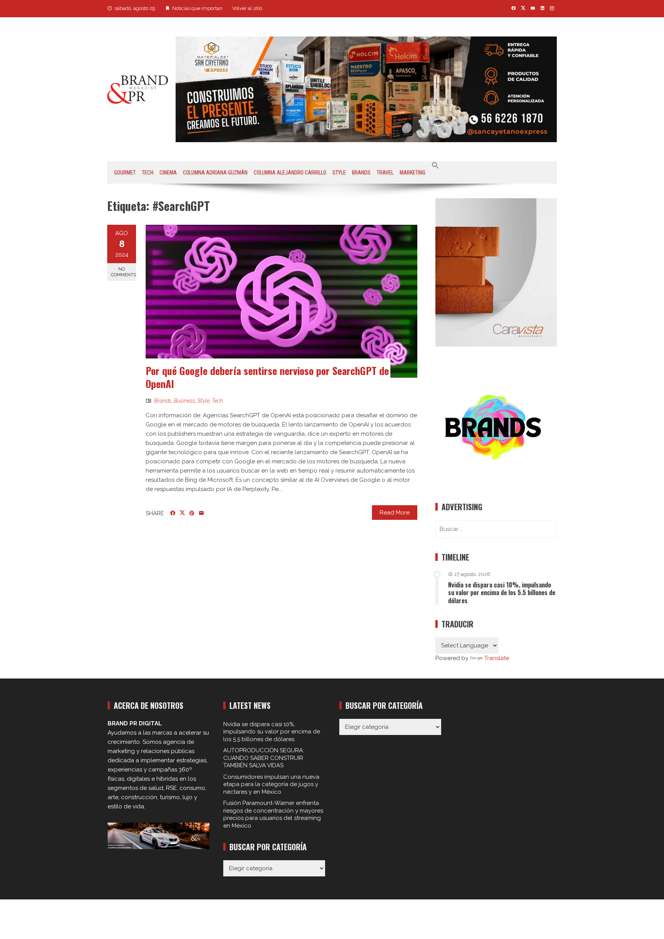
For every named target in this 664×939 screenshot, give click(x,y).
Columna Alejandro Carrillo (290, 172)
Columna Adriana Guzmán (215, 172)
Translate (496, 658)
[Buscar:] (496, 529)
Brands (361, 172)
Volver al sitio (247, 8)
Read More (395, 512)
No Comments (123, 272)
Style (339, 172)
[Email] (201, 513)
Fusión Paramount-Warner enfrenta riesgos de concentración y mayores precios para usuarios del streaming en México (273, 814)
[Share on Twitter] (182, 513)
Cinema (168, 172)
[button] (435, 165)
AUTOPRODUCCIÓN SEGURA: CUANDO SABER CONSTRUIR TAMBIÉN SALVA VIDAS (263, 758)
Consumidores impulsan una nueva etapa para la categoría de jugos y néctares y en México (271, 784)
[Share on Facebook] (173, 513)
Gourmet (125, 172)
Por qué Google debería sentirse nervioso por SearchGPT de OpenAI (267, 377)
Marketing (412, 172)
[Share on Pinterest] (192, 513)
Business (184, 401)
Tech (147, 172)
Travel (385, 172)
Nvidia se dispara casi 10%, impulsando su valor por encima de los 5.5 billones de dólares (501, 593)
